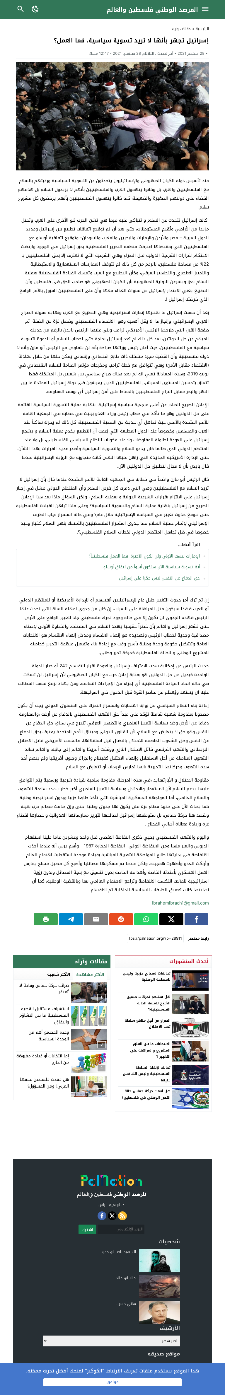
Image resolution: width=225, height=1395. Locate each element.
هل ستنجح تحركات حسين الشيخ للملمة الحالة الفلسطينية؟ (149, 1003)
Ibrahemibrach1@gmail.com (180, 903)
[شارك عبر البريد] (96, 919)
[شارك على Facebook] (196, 919)
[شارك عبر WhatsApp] (146, 919)
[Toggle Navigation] (206, 10)
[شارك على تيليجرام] (70, 919)
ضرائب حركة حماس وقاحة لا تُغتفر (44, 989)
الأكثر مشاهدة (90, 974)
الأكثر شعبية (58, 974)
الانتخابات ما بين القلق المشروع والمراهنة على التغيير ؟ (150, 1050)
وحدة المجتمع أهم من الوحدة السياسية (49, 1035)
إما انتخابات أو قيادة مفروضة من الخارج (42, 1059)
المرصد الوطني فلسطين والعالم (152, 9)
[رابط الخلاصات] (122, 1215)
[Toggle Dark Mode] (35, 10)
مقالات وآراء (181, 29)
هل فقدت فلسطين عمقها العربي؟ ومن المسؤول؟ (44, 1083)
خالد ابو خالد (126, 1278)
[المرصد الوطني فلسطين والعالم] (111, 1184)
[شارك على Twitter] (171, 919)
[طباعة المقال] (45, 919)
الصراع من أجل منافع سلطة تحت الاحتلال (148, 1023)
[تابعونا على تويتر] (112, 1215)
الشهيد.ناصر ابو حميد (118, 1252)
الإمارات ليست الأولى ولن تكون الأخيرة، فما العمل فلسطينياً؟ (144, 556)
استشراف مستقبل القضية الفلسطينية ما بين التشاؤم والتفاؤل (44, 1015)
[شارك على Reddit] (121, 919)
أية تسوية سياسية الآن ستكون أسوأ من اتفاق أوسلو (151, 567)
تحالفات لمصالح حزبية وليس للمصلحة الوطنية (147, 976)
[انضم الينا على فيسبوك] (102, 1215)
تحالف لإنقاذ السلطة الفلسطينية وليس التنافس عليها (147, 1073)
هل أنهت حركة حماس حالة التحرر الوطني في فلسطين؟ (146, 1094)
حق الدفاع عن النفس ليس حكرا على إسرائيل (159, 578)
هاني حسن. (126, 1303)
